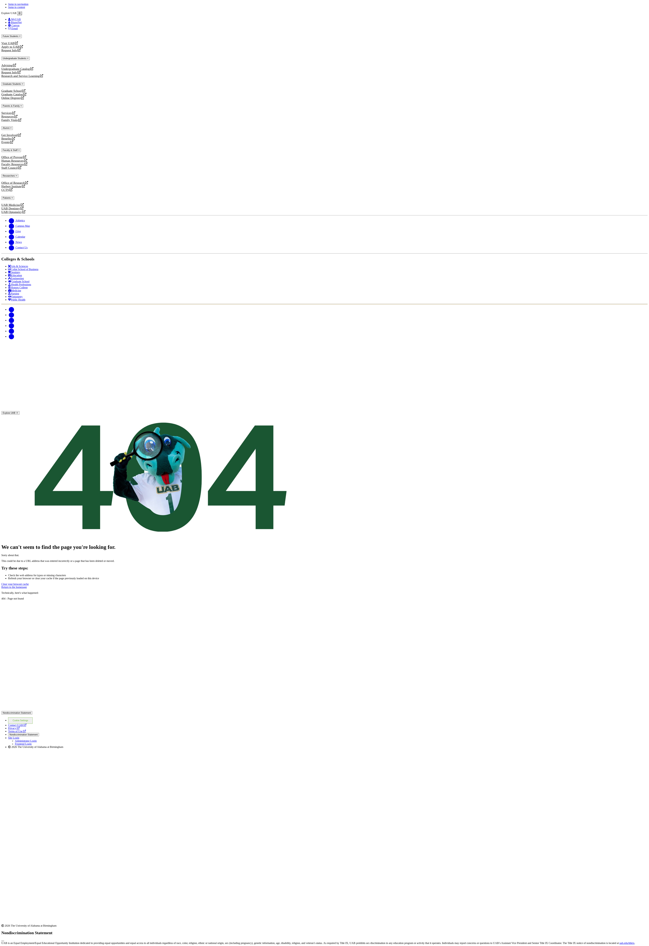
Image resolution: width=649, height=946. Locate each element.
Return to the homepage (14, 587)
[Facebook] (11, 309)
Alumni (6, 128)
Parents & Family (11, 106)
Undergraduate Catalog (15, 69)
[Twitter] (11, 314)
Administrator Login (26, 740)
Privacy (14, 728)
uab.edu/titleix (626, 943)
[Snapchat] (11, 331)
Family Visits (9, 120)
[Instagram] (11, 320)
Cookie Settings (20, 720)
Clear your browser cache (15, 584)
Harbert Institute (11, 186)
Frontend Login (23, 743)
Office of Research (13, 183)
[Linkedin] (11, 336)
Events (5, 142)
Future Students (11, 36)
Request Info (9, 50)
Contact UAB (17, 725)
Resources (7, 116)
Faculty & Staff (10, 150)
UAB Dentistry (10, 208)
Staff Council (9, 168)
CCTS (5, 190)
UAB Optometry (11, 212)
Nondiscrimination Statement (17, 713)
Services (6, 113)
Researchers (9, 176)
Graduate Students (12, 84)
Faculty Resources (12, 164)
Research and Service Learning (20, 76)
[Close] (19, 13)
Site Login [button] (13, 737)
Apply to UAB (10, 47)
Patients (7, 198)
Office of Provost (12, 157)
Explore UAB (9, 413)
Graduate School (11, 91)
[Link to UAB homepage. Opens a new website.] (31, 605)
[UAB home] (324, 409)
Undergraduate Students (15, 58)
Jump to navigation (18, 4)
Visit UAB (7, 43)
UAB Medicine (10, 205)
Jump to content (16, 7)
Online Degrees (10, 98)
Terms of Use (17, 731)
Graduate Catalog (12, 94)
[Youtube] (11, 325)
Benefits (6, 138)
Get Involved (9, 135)
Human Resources (12, 161)
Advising (7, 65)
